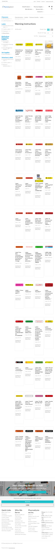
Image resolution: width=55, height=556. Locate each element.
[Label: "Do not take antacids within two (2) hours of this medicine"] (49, 362)
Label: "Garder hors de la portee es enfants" (49, 403)
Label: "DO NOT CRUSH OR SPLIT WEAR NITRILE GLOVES (39, 370)
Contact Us (40, 11)
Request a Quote (32, 521)
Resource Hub (39, 9)
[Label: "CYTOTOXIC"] (29, 362)
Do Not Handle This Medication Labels (39, 52)
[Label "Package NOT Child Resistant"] (49, 178)
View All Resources (27, 492)
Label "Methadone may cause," (28, 185)
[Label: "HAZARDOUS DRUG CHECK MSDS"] (39, 431)
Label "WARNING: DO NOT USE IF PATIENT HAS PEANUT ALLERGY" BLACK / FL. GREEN (38, 257)
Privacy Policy (31, 529)
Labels (41, 17)
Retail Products (26, 6)
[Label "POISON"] (19, 213)
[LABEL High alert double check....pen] (49, 247)
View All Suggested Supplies (7, 48)
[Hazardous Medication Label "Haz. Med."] (19, 77)
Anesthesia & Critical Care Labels (20, 523)
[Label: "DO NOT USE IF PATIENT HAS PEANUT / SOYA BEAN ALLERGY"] (19, 396)
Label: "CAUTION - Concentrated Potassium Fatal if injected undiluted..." (49, 295)
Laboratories (18, 531)
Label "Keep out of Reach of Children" (18, 151)
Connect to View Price (18, 59)
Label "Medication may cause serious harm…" (18, 186)
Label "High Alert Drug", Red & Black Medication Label (38, 118)
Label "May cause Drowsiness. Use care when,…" (48, 152)
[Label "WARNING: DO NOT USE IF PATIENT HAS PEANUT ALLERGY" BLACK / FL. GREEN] (39, 247)
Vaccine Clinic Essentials (7, 529)
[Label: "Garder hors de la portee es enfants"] (49, 396)
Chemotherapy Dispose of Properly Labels (19, 52)
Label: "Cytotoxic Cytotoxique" (48, 328)
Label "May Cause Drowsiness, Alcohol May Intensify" (38, 152)
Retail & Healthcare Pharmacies (19, 515)
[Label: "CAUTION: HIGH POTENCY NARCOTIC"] (29, 321)
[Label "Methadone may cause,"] (29, 178)
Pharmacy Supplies (38, 6)
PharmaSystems (19, 17)
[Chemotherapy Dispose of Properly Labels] (19, 45)
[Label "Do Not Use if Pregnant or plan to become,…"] (29, 111)
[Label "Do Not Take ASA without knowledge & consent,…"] (19, 111)
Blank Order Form (6, 512)
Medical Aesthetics (19, 532)
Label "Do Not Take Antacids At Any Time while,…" (49, 84)
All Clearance (7, 18)
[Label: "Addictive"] (29, 285)
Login (35, 1)
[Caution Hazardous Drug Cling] (49, 45)
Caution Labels (8, 29)
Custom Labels (5, 517)
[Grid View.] (48, 30)
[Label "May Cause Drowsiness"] (29, 144)
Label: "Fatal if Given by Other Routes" (29, 403)
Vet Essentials (7, 54)
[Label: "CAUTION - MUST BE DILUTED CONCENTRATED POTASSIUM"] (19, 321)
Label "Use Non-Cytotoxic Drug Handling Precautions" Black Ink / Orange (19, 257)
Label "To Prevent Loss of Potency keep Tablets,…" (48, 221)
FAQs (29, 519)
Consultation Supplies (7, 515)
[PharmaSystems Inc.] (8, 7)
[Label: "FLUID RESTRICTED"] (39, 396)
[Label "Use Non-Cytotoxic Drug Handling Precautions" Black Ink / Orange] (19, 247)
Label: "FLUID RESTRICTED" (38, 402)
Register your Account (33, 516)
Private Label (31, 528)
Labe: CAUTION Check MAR (28, 84)
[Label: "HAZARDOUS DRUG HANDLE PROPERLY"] (49, 431)
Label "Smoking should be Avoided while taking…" (29, 221)
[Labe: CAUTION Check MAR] (29, 77)
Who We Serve (28, 9)
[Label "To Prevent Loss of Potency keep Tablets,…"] (49, 213)
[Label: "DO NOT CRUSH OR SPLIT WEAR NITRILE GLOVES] (39, 362)
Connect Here (5, 1)
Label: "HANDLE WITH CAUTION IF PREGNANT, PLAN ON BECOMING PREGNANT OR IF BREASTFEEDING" (29, 443)
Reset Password (32, 518)
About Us (30, 514)
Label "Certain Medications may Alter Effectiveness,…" (39, 85)
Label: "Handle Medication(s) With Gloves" (19, 438)
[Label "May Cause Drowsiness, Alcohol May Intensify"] (39, 144)
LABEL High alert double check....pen (48, 254)
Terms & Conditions (33, 531)
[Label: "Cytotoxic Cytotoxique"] (49, 321)
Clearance (6, 31)
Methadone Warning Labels (8, 45)
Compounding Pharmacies (18, 518)
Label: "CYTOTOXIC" (29, 368)
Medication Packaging (6, 41)
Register (38, 1)
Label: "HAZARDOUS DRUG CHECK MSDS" (39, 438)
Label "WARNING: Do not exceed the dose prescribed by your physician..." (29, 257)
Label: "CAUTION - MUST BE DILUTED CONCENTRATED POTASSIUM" (19, 331)
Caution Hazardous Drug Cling (48, 51)
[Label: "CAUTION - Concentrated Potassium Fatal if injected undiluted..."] (49, 285)
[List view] (51, 30)
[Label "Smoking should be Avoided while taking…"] (29, 213)
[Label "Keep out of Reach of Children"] (19, 144)
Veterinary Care (19, 521)
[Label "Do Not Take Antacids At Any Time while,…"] (49, 77)
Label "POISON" (18, 219)
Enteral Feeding (5, 519)
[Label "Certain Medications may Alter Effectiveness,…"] (39, 77)
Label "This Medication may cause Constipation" (39, 221)
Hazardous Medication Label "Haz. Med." (18, 84)
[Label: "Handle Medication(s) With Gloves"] (19, 431)
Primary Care (18, 527)
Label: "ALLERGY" (38, 291)
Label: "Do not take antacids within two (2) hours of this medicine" (49, 370)
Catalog (26, 17)
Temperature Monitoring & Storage (7, 526)
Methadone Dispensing (7, 521)
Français (43, 1)
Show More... (5, 33)
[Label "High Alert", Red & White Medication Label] (49, 111)
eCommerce (12, 547)
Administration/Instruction (8, 26)
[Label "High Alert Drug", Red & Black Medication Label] (39, 111)
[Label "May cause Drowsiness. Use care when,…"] (49, 144)
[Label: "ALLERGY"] (39, 285)
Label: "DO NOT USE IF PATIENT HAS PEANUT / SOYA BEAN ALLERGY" (19, 405)
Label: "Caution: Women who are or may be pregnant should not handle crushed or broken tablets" (38, 333)
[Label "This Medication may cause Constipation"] (39, 213)
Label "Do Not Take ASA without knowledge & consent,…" (19, 118)
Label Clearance (8, 20)
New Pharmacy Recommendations (6, 523)
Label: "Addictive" (28, 291)
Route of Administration (7, 65)
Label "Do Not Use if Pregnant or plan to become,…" (29, 118)
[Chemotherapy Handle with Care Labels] (29, 45)
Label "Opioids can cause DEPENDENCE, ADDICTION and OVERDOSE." (39, 187)
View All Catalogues (33, 526)
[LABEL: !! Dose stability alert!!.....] (19, 285)
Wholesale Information (20, 534)
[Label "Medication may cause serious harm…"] (19, 178)
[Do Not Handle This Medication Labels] (39, 45)
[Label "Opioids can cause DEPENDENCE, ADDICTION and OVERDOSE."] (39, 178)
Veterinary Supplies (6, 530)
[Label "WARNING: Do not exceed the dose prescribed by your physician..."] (29, 247)
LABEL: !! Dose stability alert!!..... (19, 292)
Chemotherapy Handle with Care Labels (29, 51)
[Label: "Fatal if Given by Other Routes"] (29, 396)
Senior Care (18, 529)
